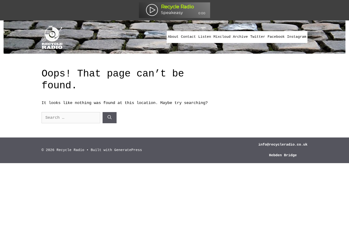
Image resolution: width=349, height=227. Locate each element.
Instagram (296, 37)
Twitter (257, 37)
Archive (240, 37)
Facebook (276, 37)
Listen (204, 37)
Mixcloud (222, 37)
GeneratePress (128, 150)
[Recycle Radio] (52, 37)
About (173, 37)
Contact (188, 37)
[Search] (110, 117)
